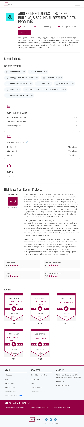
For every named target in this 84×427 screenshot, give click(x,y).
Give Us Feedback (62, 385)
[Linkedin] (46, 419)
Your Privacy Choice (11, 396)
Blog (32, 383)
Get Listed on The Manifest (14, 408)
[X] (55, 419)
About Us (8, 375)
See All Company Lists (39, 375)
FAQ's (7, 379)
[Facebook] (51, 419)
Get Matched (35, 379)
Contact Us (60, 381)
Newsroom (35, 392)
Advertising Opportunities (39, 408)
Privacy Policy (10, 387)
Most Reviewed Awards (62, 408)
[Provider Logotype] (10, 17)
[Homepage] (8, 4)
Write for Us (9, 383)
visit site (24, 32)
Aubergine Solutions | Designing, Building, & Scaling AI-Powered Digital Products (47, 17)
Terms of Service (11, 392)
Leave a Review (36, 387)
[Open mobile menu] (77, 4)
